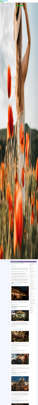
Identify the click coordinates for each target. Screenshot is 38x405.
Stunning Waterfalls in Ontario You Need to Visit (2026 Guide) (32, 288)
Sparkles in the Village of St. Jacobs (16, 329)
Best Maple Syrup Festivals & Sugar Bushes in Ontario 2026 (32, 299)
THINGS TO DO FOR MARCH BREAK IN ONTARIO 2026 (32, 301)
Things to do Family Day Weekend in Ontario (32, 310)
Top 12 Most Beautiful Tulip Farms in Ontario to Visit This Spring (32, 285)
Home (2, 260)
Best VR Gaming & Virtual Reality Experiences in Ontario (33, 303)
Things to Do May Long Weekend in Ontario (32, 280)
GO (19, 5)
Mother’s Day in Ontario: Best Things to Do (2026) (32, 283)
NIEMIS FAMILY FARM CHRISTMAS (15, 374)
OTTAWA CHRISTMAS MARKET (15, 401)
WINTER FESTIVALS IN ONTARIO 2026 (32, 307)
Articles (4, 260)
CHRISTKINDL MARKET (14, 308)
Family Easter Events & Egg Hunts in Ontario (32, 294)
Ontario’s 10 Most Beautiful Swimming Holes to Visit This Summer (32, 272)
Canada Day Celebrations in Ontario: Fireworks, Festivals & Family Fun (32, 276)
